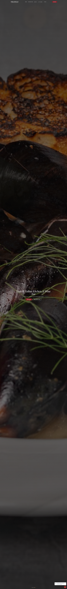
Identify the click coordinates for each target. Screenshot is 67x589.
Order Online (29, 299)
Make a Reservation (37, 299)
